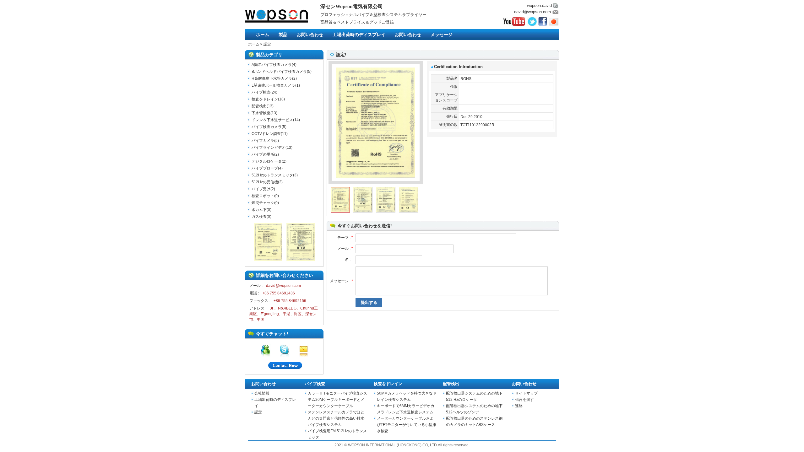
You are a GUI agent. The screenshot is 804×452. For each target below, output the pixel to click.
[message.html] (284, 366)
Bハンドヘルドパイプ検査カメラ (279, 71)
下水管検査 (261, 113)
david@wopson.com (532, 11)
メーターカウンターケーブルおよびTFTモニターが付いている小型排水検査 (406, 424)
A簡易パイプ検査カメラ (272, 64)
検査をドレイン (265, 99)
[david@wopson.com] (303, 350)
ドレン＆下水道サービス (272, 120)
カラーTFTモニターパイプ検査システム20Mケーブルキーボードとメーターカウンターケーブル (337, 399)
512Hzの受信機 (265, 182)
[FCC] (300, 259)
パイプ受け (261, 189)
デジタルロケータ (267, 161)
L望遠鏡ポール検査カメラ (273, 85)
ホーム (262, 34)
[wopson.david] (284, 350)
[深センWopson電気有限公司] (282, 16)
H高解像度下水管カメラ (272, 78)
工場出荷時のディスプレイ (359, 34)
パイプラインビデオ (268, 147)
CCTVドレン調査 (266, 134)
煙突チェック (263, 203)
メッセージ (442, 34)
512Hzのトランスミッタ (272, 175)
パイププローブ (265, 168)
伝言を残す (524, 399)
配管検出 (259, 106)
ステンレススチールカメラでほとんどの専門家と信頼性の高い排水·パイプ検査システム (337, 418)
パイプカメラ (263, 140)
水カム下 (259, 209)
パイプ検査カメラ (267, 127)
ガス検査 (259, 216)
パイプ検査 (261, 92)
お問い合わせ (310, 34)
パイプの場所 (263, 154)
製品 (283, 34)
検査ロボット (263, 196)
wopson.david (539, 5)
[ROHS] (268, 259)
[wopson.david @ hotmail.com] (265, 350)
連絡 (519, 406)
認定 (267, 44)
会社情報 (261, 393)
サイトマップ (526, 393)
